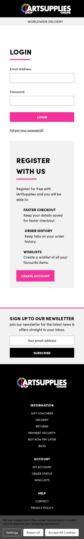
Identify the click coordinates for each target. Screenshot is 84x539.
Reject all (33, 532)
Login (42, 117)
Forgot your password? (27, 130)
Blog (42, 446)
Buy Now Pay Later (42, 439)
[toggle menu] (11, 8)
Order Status (42, 473)
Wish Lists (42, 480)
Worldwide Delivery (45, 21)
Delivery (42, 420)
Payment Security (42, 433)
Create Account (35, 276)
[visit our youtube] (43, 397)
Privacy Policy (42, 508)
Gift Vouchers (42, 413)
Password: (17, 92)
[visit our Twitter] (42, 397)
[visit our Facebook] (40, 397)
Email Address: (21, 69)
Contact (42, 501)
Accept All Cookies (61, 532)
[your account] (80, 8)
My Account (42, 467)
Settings (12, 532)
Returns (42, 426)
